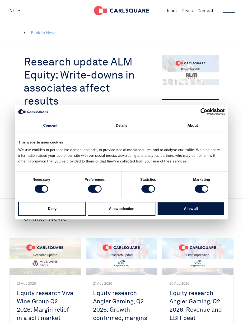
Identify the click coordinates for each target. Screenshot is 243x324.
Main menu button (228, 10)
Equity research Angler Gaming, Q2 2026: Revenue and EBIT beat (195, 305)
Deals (187, 10)
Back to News (43, 32)
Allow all (191, 209)
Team (171, 10)
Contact (205, 10)
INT (11, 10)
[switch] (95, 189)
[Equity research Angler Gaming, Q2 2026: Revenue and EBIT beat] (198, 256)
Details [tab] (121, 125)
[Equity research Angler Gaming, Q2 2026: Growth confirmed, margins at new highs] (121, 256)
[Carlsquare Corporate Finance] (121, 10)
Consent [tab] (50, 125)
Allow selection (121, 209)
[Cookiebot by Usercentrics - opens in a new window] (204, 111)
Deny (52, 209)
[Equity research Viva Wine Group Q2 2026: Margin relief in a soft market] (45, 256)
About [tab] (192, 125)
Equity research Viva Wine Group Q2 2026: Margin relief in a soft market (45, 305)
